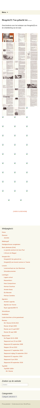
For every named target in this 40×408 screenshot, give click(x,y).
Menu (4, 12)
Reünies (4, 320)
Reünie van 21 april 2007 (11, 329)
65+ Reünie (9, 371)
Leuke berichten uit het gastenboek (13, 317)
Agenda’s (5, 299)
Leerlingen (5, 275)
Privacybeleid (6, 404)
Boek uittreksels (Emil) (9, 247)
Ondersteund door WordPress (21, 404)
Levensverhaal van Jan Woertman (14, 268)
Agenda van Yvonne (10, 304)
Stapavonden (6, 335)
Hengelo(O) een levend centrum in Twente (17, 262)
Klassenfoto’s (8, 280)
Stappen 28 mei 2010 (10, 347)
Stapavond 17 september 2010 (13, 350)
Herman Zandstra (9, 295)
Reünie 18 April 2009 (10, 326)
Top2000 (4, 366)
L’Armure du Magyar (10, 253)
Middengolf (5, 241)
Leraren (4, 265)
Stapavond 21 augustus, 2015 (13, 356)
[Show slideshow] (20, 211)
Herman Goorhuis (9, 286)
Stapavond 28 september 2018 (13, 362)
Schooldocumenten (10, 271)
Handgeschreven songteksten (11, 244)
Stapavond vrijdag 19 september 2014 (15, 353)
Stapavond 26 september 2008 (13, 344)
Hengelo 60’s (6, 256)
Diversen (4, 235)
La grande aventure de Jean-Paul (14, 250)
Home (4, 232)
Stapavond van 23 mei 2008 (12, 341)
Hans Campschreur (10, 283)
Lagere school (8, 277)
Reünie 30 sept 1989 (10, 332)
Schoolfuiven (6, 311)
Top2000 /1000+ (9, 368)
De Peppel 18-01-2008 (11, 338)
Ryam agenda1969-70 (11, 308)
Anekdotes (5, 314)
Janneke (6, 238)
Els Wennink (7, 292)
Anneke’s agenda (9, 301)
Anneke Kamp (8, 289)
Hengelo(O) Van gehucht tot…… (14, 259)
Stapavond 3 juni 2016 (11, 359)
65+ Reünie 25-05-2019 (11, 323)
